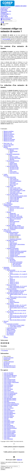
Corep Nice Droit (8, 406)
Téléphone (3, 466)
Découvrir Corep (6, 322)
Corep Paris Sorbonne (9, 416)
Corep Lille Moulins (8, 385)
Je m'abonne (5, 350)
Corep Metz (6, 401)
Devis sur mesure (6, 19)
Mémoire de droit (8, 132)
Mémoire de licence (8, 135)
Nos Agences (6, 336)
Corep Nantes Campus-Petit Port (11, 403)
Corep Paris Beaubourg (9, 410)
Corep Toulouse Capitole (9, 430)
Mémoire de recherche (9, 140)
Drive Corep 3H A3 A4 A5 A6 (9, 144)
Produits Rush (7, 359)
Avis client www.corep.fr (9, 367)
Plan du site (6, 364)
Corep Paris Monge (8, 414)
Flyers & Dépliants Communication (8, 204)
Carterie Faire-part (6, 175)
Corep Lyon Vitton (8, 397)
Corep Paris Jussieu (8, 412)
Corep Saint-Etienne (8, 425)
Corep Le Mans (7, 383)
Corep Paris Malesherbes (9, 413)
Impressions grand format (7, 268)
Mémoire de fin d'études (9, 139)
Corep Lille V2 (7, 387)
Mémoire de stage (8, 138)
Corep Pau (6, 418)
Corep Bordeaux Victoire (9, 377)
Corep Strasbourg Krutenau (10, 428)
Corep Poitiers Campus (9, 421)
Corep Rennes (7, 424)
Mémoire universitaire (9, 136)
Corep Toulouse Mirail (9, 433)
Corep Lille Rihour (8, 386)
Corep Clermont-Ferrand (9, 379)
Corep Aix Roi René (8, 372)
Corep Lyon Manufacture (10, 394)
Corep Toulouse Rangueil (10, 434)
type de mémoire (6, 39)
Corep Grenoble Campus (9, 381)
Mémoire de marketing (9, 134)
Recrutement (7, 363)
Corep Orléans (7, 409)
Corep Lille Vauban (8, 389)
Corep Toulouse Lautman (10, 432)
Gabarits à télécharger (9, 361)
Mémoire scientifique (9, 131)
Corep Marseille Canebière (10, 398)
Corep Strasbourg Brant (9, 426)
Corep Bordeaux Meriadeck (10, 375)
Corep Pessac (7, 420)
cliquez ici (19, 459)
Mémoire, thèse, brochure (7, 146)
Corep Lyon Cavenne (9, 391)
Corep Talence (7, 429)
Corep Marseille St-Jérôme (10, 399)
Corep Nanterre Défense (9, 402)
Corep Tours (6, 437)
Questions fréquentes (8, 357)
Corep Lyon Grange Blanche (10, 393)
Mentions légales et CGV (10, 365)
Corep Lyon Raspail (8, 395)
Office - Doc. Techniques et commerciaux (10, 230)
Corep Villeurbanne (8, 439)
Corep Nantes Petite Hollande (11, 405)
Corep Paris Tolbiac (8, 417)
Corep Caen (6, 378)
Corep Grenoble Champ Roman (11, 382)
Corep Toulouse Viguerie (9, 436)
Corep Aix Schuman (8, 374)
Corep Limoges (7, 390)
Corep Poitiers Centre (9, 422)
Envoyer (3, 469)
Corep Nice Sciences (8, 408)
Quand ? (3, 467)
